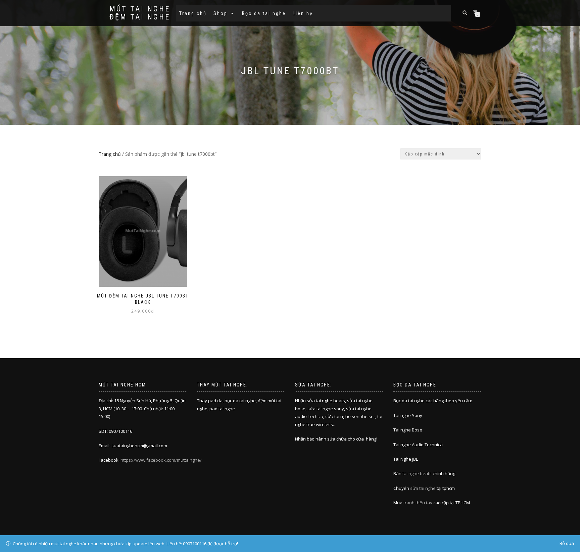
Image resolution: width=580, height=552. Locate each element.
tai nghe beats (417, 473)
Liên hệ (303, 13)
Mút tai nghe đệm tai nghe (139, 13)
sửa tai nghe (423, 488)
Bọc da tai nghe (264, 13)
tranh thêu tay (417, 503)
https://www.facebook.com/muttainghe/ (161, 460)
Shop (220, 13)
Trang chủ (193, 13)
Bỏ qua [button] (567, 543)
